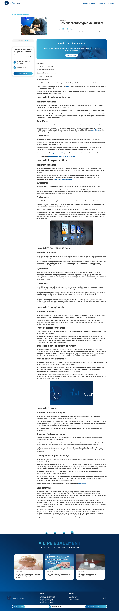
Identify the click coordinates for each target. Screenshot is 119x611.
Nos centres (102, 3)
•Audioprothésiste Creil (46, 601)
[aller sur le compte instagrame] (103, 598)
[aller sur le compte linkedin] (105, 598)
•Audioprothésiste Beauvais (47, 597)
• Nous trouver (73, 596)
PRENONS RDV (23, 73)
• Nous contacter (74, 601)
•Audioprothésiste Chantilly (47, 596)
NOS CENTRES (18, 606)
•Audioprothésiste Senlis (46, 599)
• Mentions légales (74, 599)
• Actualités (72, 597)
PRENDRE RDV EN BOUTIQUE (96, 606)
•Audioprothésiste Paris (46, 602)
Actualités (111, 3)
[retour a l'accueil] (12, 3)
